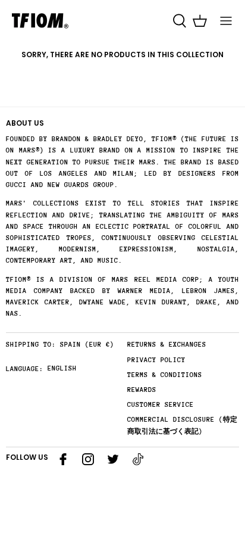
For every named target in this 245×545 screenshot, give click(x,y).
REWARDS (141, 390)
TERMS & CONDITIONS (164, 375)
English (62, 368)
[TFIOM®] (40, 21)
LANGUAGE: (24, 369)
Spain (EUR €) (87, 344)
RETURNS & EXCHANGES (166, 344)
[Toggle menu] (226, 21)
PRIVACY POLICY (156, 360)
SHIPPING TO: (31, 344)
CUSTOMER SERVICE (160, 405)
